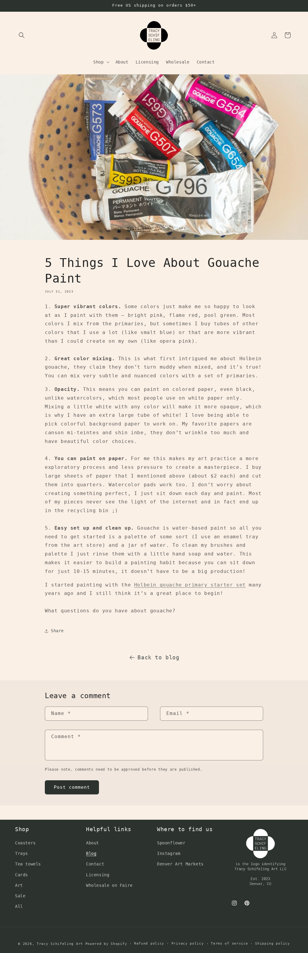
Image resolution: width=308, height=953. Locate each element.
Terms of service (229, 943)
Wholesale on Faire (109, 885)
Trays (21, 853)
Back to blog (158, 657)
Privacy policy (187, 943)
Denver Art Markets (180, 864)
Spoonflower (171, 842)
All (19, 906)
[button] (21, 35)
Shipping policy (272, 943)
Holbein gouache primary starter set (190, 585)
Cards (21, 874)
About (92, 842)
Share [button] (57, 630)
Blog (91, 853)
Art (19, 885)
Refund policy (149, 943)
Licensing (97, 874)
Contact (95, 864)
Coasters (25, 842)
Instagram (168, 853)
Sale (20, 895)
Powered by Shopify (106, 944)
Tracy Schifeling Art (60, 944)
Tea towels (28, 864)
